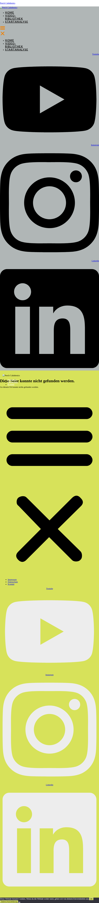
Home (9, 12)
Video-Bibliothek (14, 17)
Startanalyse (16, 21)
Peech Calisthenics (7, 3)
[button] (2, 31)
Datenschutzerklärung (9, 902)
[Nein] (19, 902)
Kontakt (11, 384)
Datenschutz (13, 382)
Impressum (12, 380)
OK (91, 899)
